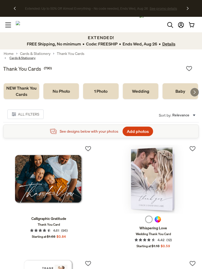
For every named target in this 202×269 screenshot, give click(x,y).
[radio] (149, 219)
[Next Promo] (187, 8)
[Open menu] (8, 25)
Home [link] (9, 53)
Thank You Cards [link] (70, 53)
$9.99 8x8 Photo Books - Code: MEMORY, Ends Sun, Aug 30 (86, 8)
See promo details (147, 8)
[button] (181, 25)
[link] (21, 91)
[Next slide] (194, 92)
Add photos (138, 131)
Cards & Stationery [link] (35, 53)
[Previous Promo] (16, 8)
